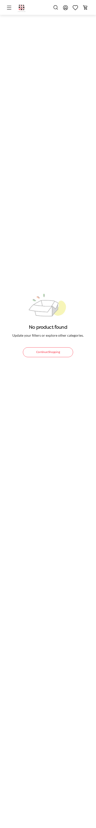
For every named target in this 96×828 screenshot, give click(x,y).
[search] (56, 7)
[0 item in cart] (85, 7)
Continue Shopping (48, 352)
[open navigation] (10, 8)
